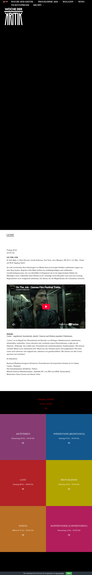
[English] (6, 1)
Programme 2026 (48, 1)
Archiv (37, 5)
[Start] (13, 16)
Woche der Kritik (22, 1)
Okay (69, 573)
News (81, 1)
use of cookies (60, 573)
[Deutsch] (4, 1)
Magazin (68, 1)
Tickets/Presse (20, 5)
